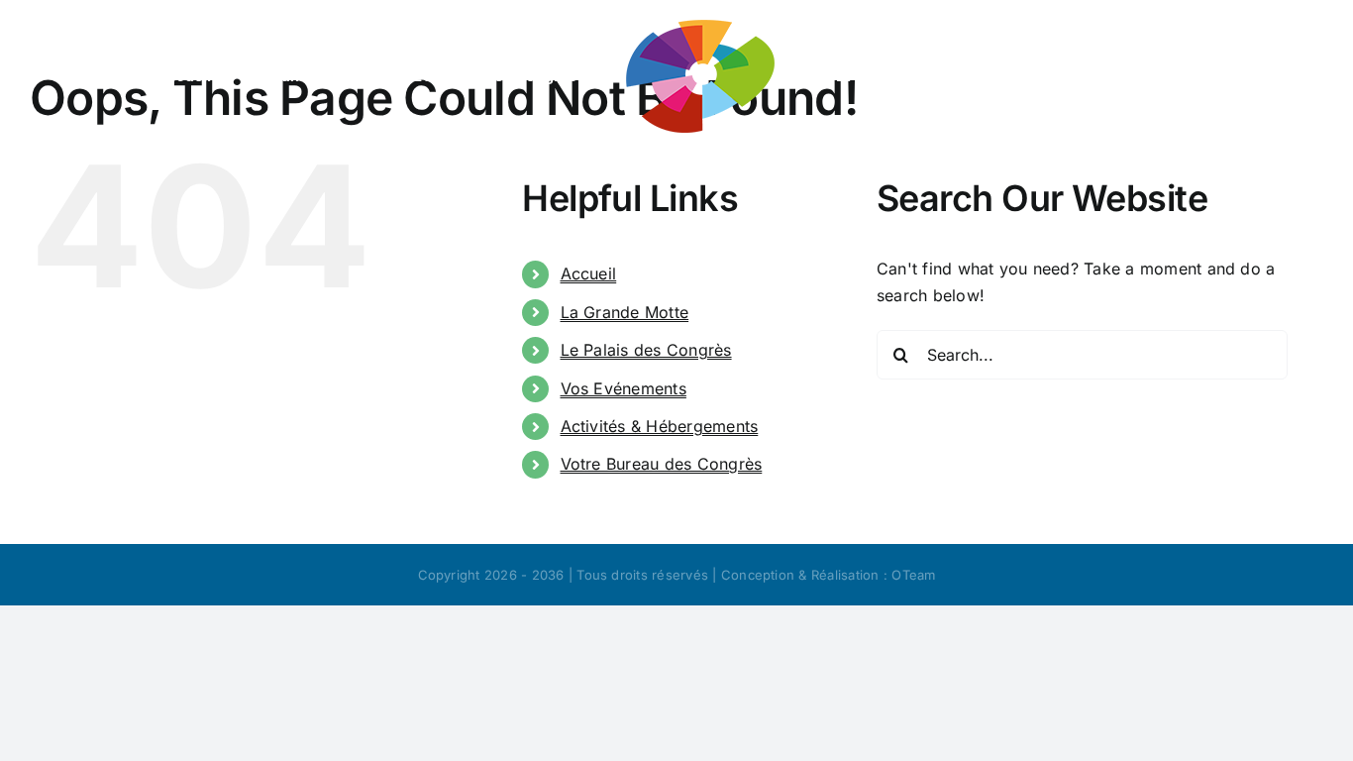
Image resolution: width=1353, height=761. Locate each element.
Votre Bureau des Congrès (662, 464)
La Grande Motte (625, 312)
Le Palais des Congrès (646, 350)
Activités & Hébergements (660, 426)
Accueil (589, 273)
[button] (773, 175)
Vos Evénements (623, 388)
